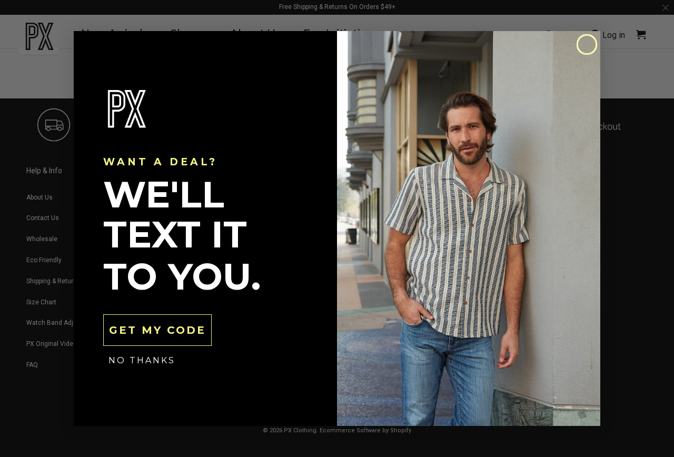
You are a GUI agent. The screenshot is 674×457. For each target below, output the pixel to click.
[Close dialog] (587, 44)
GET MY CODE (157, 330)
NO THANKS (141, 360)
